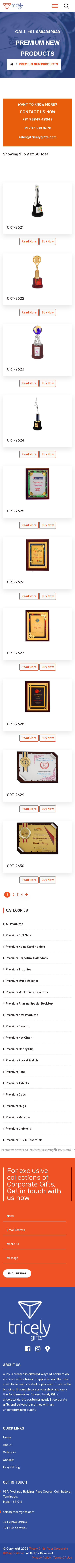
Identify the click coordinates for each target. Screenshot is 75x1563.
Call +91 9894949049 (37, 31)
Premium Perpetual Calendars (26, 958)
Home (7, 1437)
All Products (14, 924)
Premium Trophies (18, 969)
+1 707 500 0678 (37, 128)
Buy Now (48, 241)
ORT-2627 (15, 653)
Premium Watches (18, 1117)
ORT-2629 (15, 795)
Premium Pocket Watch (21, 1060)
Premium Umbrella (18, 1128)
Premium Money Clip (19, 1049)
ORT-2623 (15, 369)
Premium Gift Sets (18, 935)
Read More (29, 241)
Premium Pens (15, 1072)
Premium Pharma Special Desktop (29, 1003)
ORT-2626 (15, 582)
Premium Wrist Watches (22, 981)
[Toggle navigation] (55, 6)
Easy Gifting (11, 1467)
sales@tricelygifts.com (37, 137)
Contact (9, 1460)
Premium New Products (21, 1015)
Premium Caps (15, 1094)
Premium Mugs (15, 1106)
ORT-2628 (15, 724)
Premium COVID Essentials (24, 1140)
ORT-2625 (15, 511)
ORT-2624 (15, 440)
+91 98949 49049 (37, 119)
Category (9, 1452)
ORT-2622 (15, 298)
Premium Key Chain (18, 1037)
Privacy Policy (41, 1557)
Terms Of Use (62, 1557)
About (7, 1445)
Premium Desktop (17, 1026)
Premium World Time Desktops (26, 992)
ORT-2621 (15, 227)
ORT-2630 (15, 866)
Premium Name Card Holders (25, 946)
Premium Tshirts (17, 1083)
